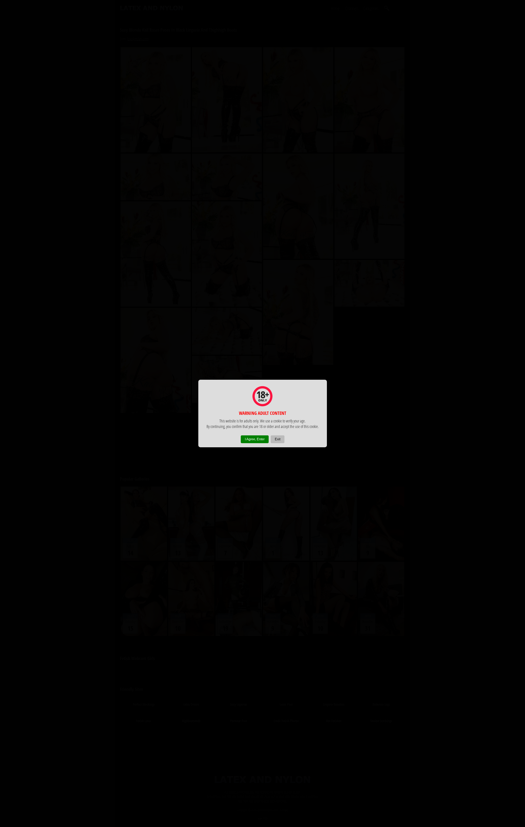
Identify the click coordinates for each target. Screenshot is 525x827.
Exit (277, 439)
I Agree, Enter (255, 439)
